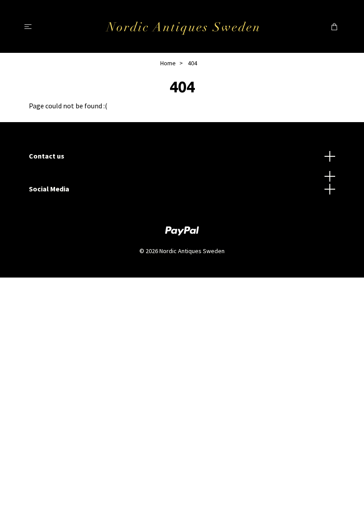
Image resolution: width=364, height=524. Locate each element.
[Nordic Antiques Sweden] (182, 26)
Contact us (46, 155)
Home (168, 63)
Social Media (49, 188)
